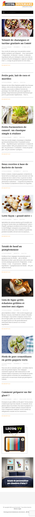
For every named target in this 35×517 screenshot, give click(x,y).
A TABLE (24, 47)
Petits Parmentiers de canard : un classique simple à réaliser (14, 130)
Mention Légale (17, 509)
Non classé (23, 399)
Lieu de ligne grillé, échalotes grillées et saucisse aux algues (13, 303)
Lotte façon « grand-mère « (17, 216)
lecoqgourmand (7, 47)
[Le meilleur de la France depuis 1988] (17, 6)
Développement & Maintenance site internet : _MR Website (18, 512)
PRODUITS (25, 363)
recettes (4, 48)
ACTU (28, 47)
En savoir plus (6, 65)
